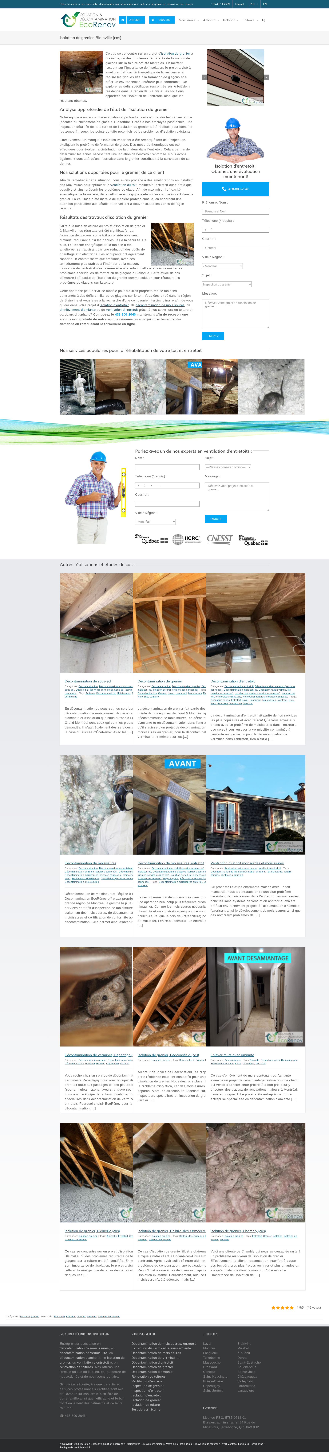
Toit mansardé (274, 871)
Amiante (90, 693)
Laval (171, 693)
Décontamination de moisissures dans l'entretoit (238, 871)
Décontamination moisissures (116, 686)
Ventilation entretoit (270, 868)
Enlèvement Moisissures (85, 878)
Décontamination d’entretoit (233, 681)
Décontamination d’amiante (152, 1371)
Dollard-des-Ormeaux (191, 1236)
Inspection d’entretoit (148, 1390)
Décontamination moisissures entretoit (180, 882)
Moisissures (123, 693)
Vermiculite (71, 696)
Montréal (282, 700)
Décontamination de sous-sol (88, 681)
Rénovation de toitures (149, 1376)
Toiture (287, 871)
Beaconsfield (186, 1060)
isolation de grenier (175, 53)
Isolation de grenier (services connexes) (175, 690)
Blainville (111, 1236)
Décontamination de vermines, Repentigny (99, 1055)
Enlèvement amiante (222, 1063)
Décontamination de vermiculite (156, 1357)
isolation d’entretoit (114, 305)
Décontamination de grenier (160, 681)
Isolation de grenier (76, 1239)
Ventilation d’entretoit (148, 1381)
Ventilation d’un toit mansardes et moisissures (247, 863)
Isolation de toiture (146, 1404)
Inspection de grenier (148, 1386)
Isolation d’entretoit (146, 1395)
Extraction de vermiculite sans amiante (161, 1348)
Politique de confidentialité (75, 1447)
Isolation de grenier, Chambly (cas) (238, 1231)
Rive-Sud (143, 696)
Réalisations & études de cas (240, 868)
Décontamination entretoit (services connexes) (91, 871)
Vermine (154, 696)
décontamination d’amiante (80, 1357)
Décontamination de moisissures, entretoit (171, 863)
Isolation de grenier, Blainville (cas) (92, 1231)
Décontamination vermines (123, 1060)
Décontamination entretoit (239, 686)
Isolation (142, 1239)
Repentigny (112, 1063)
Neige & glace (171, 878)
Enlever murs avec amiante (232, 1055)
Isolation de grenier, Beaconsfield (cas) (168, 1055)
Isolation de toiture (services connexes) (193, 875)
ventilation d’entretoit (122, 309)
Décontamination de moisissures (90, 863)
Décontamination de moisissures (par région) (124, 868)
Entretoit (236, 700)
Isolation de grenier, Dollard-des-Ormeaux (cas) (176, 1231)
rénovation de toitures (76, 1367)
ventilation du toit (123, 185)
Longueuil (181, 693)
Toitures (215, 875)
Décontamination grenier (186, 686)
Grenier (162, 693)
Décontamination (88, 686)
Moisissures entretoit (149, 878)
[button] (263, 20)
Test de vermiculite (146, 1409)
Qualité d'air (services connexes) (94, 690)
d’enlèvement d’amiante (78, 309)
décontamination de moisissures (160, 305)
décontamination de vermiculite (83, 1353)
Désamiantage (232, 1060)
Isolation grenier (161, 1060)
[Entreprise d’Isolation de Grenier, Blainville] (235, 77)
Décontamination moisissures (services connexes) (93, 875)
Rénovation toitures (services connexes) (265, 696)
